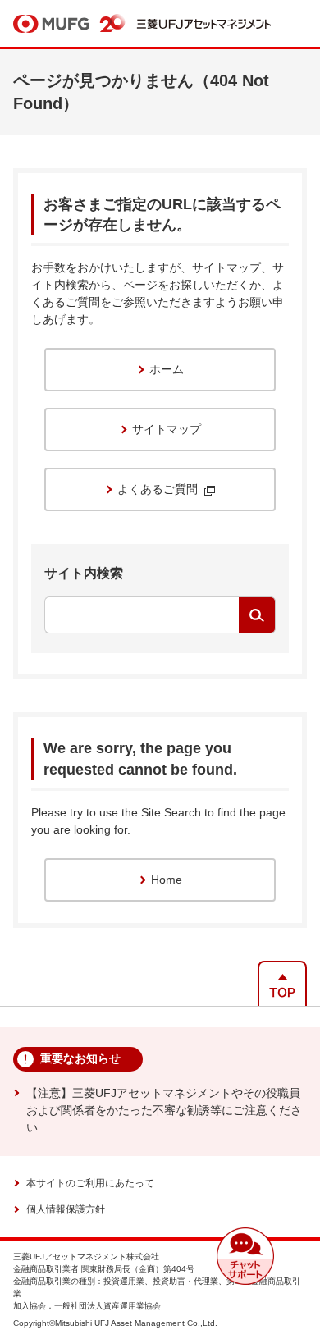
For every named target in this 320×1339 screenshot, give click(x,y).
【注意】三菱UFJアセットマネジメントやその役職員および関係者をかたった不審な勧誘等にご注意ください (164, 1110)
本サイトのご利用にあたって (90, 1183)
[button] (245, 1256)
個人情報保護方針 (65, 1209)
